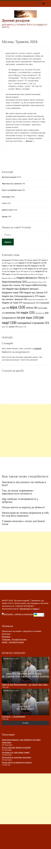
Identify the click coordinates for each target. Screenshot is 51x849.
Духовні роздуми (16, 20)
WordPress (24, 609)
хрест (5, 327)
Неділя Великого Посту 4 (36, 282)
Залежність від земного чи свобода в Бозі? (24, 484)
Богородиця (8, 260)
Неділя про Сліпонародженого (20, 296)
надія (28, 312)
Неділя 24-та (29, 271)
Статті (4, 203)
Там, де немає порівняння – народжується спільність (18, 492)
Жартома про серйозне (12, 184)
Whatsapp (6, 637)
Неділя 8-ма (23, 266)
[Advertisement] (25, 430)
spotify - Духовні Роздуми (13, 642)
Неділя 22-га (16, 271)
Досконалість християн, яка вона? (16, 757)
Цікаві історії (7, 210)
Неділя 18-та (7, 269)
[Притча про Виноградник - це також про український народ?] (25, 670)
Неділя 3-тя (12, 263)
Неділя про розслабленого (37, 299)
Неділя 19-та (20, 269)
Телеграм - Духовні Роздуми (14, 639)
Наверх (35, 609)
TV (31, 609)
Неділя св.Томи (12, 302)
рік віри (30, 317)
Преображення (31, 303)
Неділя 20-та (35, 269)
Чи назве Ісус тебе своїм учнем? (16, 752)
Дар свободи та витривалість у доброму (20, 500)
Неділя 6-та (40, 263)
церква (13, 327)
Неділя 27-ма (12, 274)
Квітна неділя (34, 260)
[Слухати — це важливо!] (25, 702)
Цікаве (4, 216)
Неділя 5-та (25, 263)
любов (31, 307)
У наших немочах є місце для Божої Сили (23, 523)
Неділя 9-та (38, 266)
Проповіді (6, 197)
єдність (22, 327)
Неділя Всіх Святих (13, 285)
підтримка (40, 313)
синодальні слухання (33, 322)
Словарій (37, 348)
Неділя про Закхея (36, 292)
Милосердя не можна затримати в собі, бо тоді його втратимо (25, 514)
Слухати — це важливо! (13, 716)
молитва (12, 312)
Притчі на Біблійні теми (11, 190)
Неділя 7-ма (9, 266)
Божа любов (20, 260)
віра (17, 307)
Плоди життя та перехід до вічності (23, 507)
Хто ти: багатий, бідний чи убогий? (16, 747)
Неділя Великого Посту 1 (29, 274)
